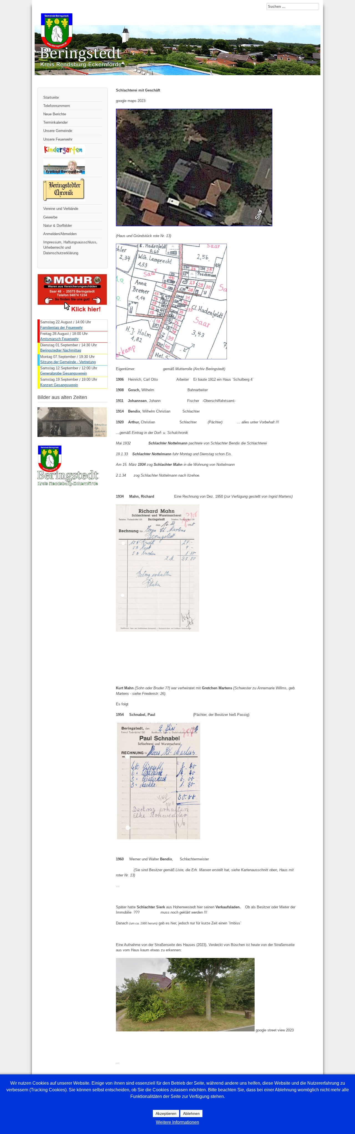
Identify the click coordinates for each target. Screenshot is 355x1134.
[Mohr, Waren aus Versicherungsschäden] (72, 310)
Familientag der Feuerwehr (61, 328)
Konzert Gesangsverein (59, 385)
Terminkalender (55, 122)
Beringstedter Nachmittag (60, 350)
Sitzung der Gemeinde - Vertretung (68, 362)
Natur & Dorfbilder (57, 225)
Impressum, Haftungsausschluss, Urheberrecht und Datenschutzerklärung (70, 247)
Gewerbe (50, 217)
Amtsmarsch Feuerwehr (59, 339)
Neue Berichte (54, 114)
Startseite (51, 97)
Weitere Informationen (177, 1122)
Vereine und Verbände (60, 209)
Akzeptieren (166, 1113)
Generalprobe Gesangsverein (63, 373)
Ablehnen (191, 1113)
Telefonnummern (56, 106)
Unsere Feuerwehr (57, 139)
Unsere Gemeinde (57, 131)
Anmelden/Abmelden (60, 234)
